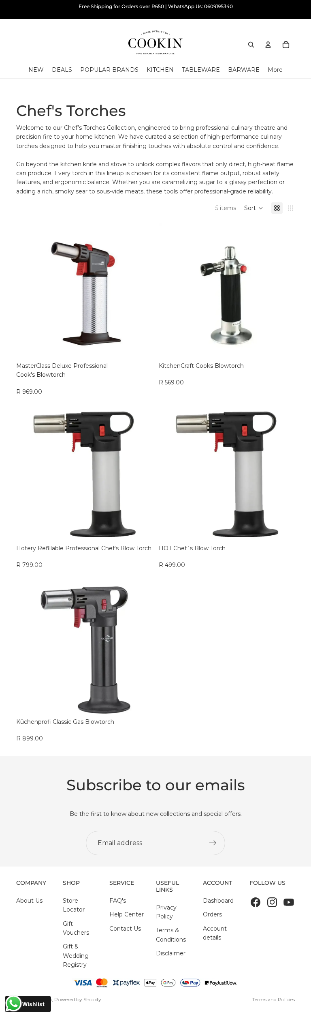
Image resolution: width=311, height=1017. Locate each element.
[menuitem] (275, 70)
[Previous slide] (28, 291)
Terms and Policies (273, 999)
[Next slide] (140, 291)
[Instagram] (272, 902)
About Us (29, 900)
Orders (212, 914)
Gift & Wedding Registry (76, 955)
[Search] (251, 45)
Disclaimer (170, 953)
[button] (253, 208)
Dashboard (218, 900)
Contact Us (125, 928)
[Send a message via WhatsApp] (13, 1003)
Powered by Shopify (77, 999)
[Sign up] (213, 843)
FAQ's (117, 900)
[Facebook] (255, 902)
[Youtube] (289, 902)
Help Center (126, 914)
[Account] (268, 45)
